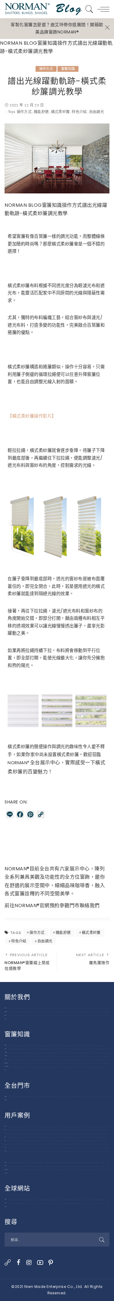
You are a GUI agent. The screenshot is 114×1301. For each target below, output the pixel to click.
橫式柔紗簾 (60, 112)
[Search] (88, 9)
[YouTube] (40, 1262)
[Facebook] (19, 1262)
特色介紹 (79, 112)
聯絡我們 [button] (90, 905)
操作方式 (46, 69)
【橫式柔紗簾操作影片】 (32, 416)
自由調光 (96, 112)
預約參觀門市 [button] (65, 905)
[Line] (8, 1262)
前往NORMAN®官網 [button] (27, 905)
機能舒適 (41, 112)
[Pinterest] (51, 1262)
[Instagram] (29, 1262)
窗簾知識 (68, 69)
